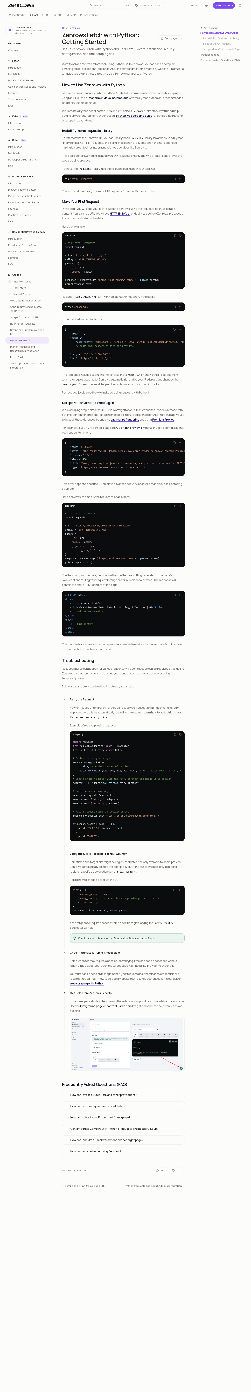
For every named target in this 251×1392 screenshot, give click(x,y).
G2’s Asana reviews (129, 428)
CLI (48, 15)
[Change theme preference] (240, 5)
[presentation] (123, 346)
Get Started (19, 15)
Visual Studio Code (115, 98)
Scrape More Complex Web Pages (222, 49)
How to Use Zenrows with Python (219, 32)
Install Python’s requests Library (221, 38)
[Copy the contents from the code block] (174, 179)
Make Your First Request (217, 43)
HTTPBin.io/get (120, 213)
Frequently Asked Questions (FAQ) (220, 60)
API (36, 15)
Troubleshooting (209, 54)
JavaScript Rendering (125, 419)
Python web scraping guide (134, 116)
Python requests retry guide (88, 717)
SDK (60, 15)
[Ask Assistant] (180, 179)
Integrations (91, 15)
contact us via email (120, 1006)
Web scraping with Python (87, 983)
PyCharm (94, 98)
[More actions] (182, 38)
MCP (73, 15)
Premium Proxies (163, 419)
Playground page (91, 1006)
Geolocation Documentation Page (134, 938)
